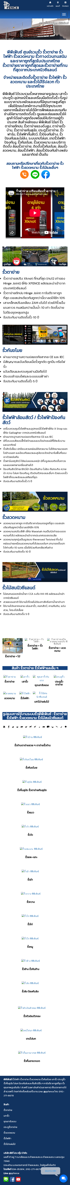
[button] (35, 29)
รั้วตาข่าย (50, 52)
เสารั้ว (63, 93)
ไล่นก (44, 138)
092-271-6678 (33, 1169)
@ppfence (14, 1173)
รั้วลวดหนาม (42, 142)
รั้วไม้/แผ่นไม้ (9, 1144)
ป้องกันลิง (23, 1083)
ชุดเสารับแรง (10, 1121)
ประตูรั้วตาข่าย (48, 130)
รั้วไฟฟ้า (22, 134)
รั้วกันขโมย (25, 142)
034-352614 (18, 1169)
